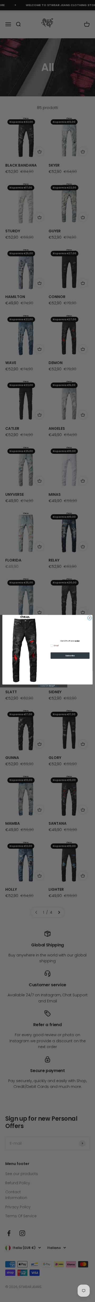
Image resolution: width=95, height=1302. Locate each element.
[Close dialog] (90, 618)
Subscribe (70, 655)
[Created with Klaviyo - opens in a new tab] (47, 685)
